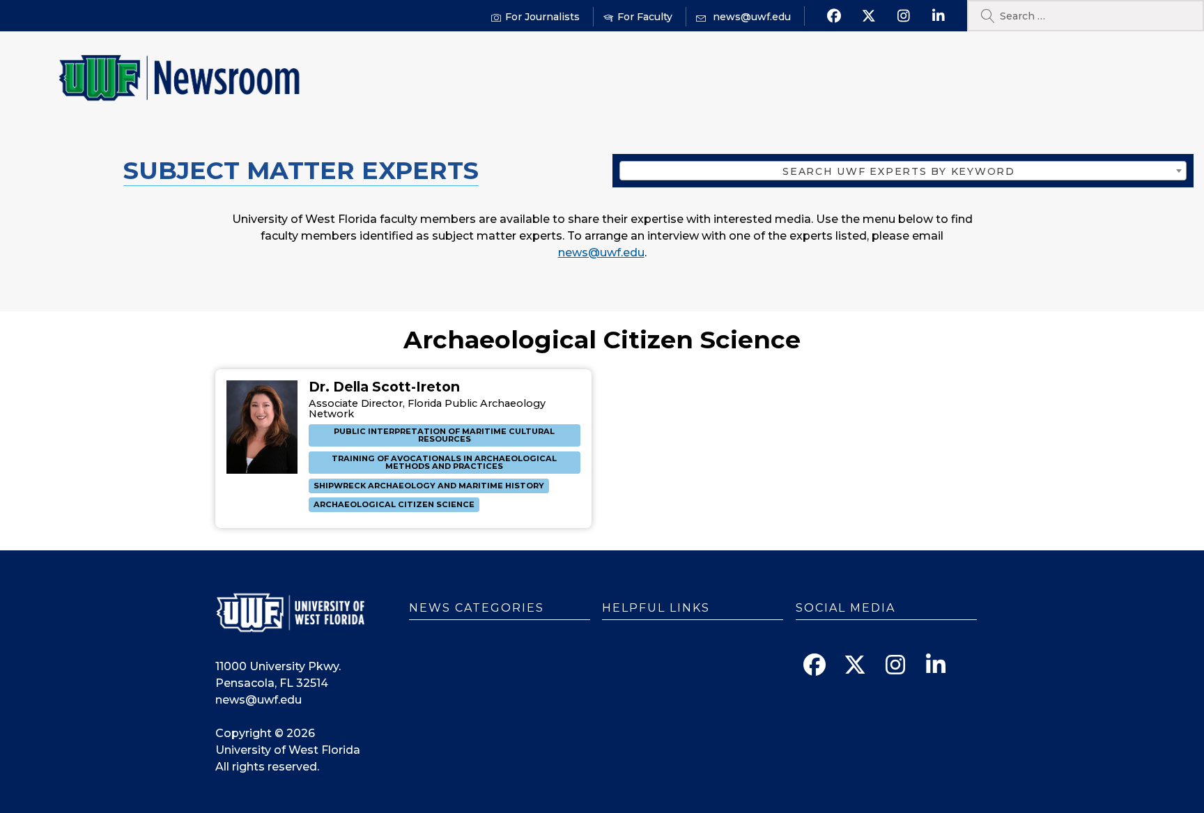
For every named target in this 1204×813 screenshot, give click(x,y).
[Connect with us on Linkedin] (938, 16)
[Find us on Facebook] (833, 16)
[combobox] (903, 170)
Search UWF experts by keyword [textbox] (898, 171)
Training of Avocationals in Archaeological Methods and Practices (444, 462)
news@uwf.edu (601, 252)
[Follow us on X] (868, 16)
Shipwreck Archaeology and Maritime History (429, 485)
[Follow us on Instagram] (903, 16)
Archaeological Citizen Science (394, 504)
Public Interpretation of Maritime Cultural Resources (444, 435)
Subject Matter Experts (301, 170)
